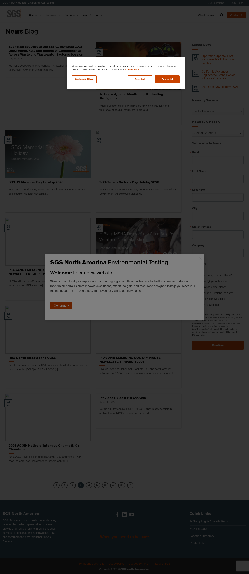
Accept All (167, 79)
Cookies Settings (84, 79)
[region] (126, 73)
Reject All (140, 79)
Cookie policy (132, 69)
